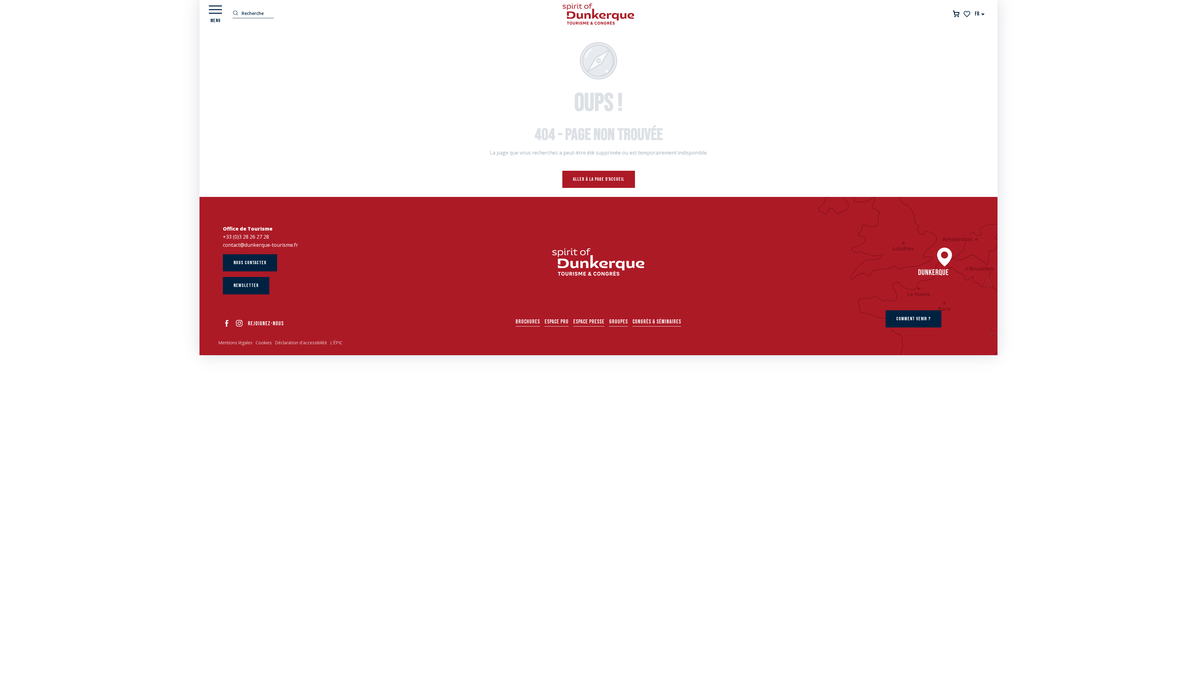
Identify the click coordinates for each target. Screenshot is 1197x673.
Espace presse (588, 321)
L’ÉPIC (336, 343)
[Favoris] (967, 14)
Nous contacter (250, 263)
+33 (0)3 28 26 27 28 (246, 236)
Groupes (618, 321)
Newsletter (246, 286)
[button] (980, 14)
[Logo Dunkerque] (598, 262)
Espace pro (557, 321)
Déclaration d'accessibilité (301, 343)
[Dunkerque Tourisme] (598, 14)
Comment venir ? (913, 319)
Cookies (264, 343)
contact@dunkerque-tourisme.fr (260, 244)
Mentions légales (235, 343)
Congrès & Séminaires (656, 321)
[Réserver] (956, 13)
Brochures (528, 321)
